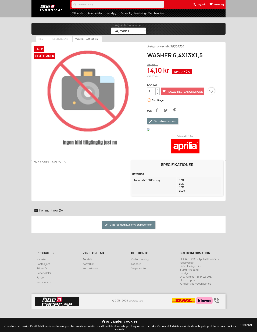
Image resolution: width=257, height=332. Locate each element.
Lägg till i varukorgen (182, 91)
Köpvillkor (88, 264)
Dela (156, 110)
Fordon (41, 277)
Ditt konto (139, 253)
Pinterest (174, 110)
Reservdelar (94, 13)
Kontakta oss (90, 268)
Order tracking (140, 259)
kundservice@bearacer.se (195, 283)
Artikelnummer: (156, 46)
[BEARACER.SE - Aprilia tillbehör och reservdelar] (50, 7)
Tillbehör (77, 13)
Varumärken (44, 282)
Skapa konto (138, 268)
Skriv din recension (165, 121)
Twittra (165, 110)
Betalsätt (88, 259)
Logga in (136, 264)
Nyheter (42, 259)
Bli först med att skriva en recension (130, 224)
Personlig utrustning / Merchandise (142, 13)
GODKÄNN (246, 325)
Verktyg (111, 13)
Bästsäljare (43, 264)
